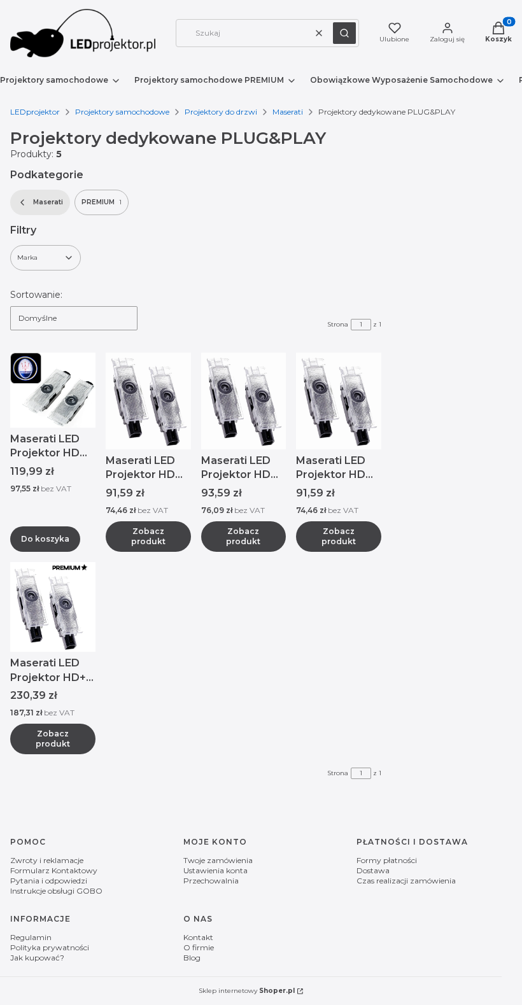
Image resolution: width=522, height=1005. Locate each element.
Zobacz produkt (148, 536)
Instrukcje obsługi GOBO (56, 891)
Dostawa (373, 870)
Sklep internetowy (247, 991)
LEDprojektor (35, 111)
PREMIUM (101, 202)
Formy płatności (386, 860)
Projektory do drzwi (221, 111)
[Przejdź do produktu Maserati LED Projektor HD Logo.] (52, 390)
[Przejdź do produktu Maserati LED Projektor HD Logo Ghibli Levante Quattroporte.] (338, 401)
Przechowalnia (211, 880)
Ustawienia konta (215, 870)
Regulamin (31, 937)
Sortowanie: (36, 294)
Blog (192, 957)
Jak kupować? (37, 957)
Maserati (287, 111)
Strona (337, 324)
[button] (344, 33)
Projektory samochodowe (122, 111)
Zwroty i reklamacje (46, 860)
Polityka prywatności (49, 947)
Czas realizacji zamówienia (406, 880)
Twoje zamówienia (218, 860)
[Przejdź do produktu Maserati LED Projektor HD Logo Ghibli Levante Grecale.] (243, 401)
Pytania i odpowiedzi (48, 880)
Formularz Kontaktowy (53, 870)
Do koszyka (45, 539)
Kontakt (198, 937)
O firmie (198, 947)
